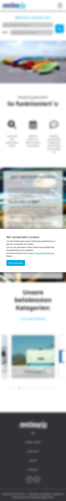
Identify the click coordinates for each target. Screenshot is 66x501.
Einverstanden (16, 263)
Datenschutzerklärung (44, 253)
